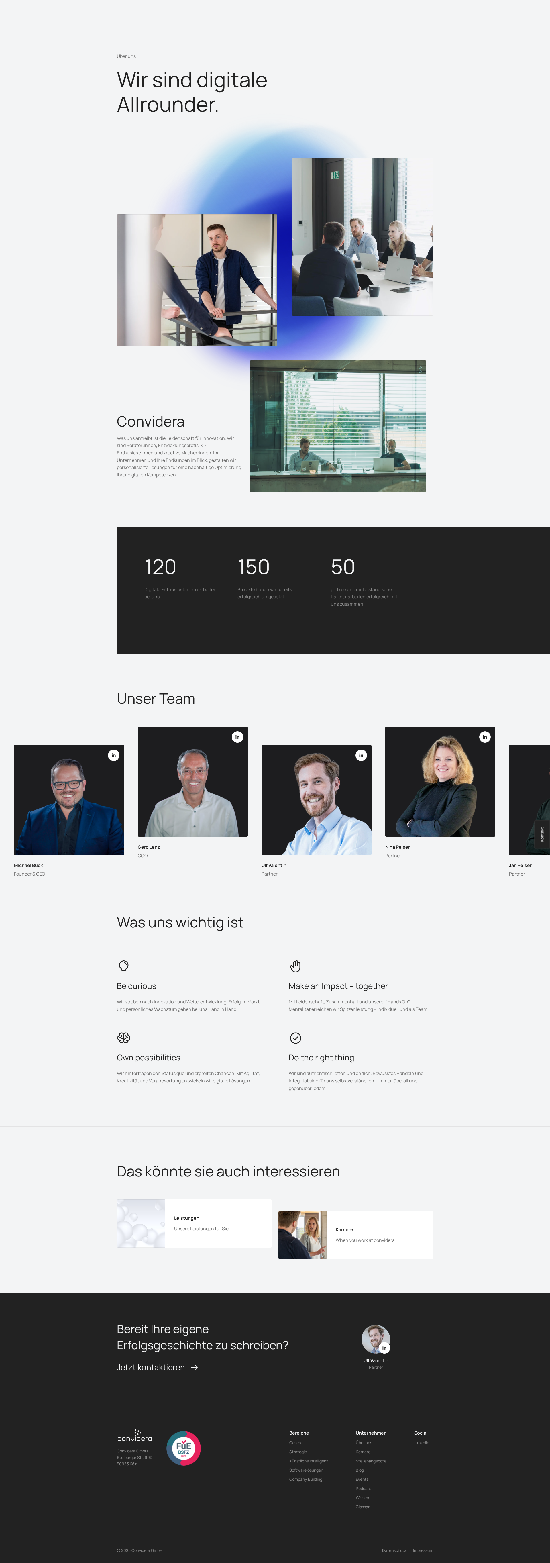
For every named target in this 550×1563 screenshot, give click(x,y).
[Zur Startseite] (135, 1437)
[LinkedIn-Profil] (113, 755)
